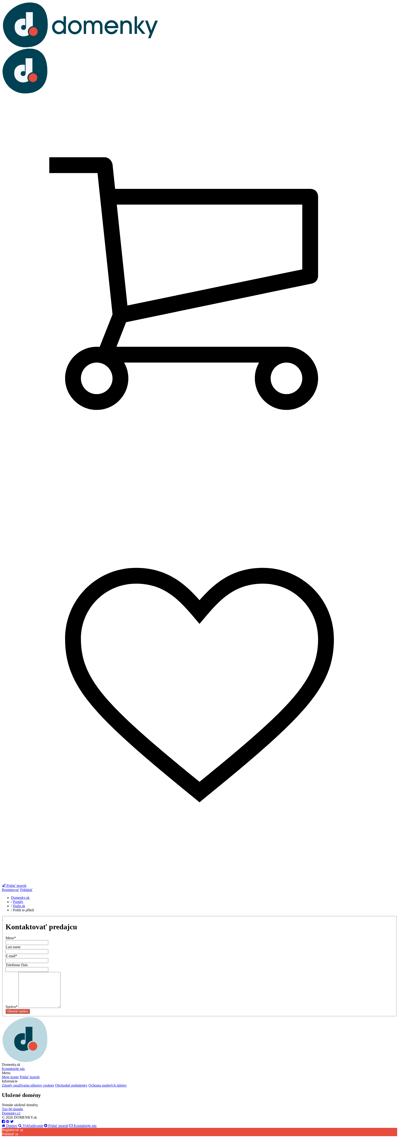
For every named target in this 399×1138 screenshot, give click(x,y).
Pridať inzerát (29, 1077)
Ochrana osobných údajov (107, 1085)
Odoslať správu (17, 1011)
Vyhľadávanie (32, 1126)
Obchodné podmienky (71, 1085)
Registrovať (10, 890)
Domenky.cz (11, 1113)
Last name (13, 947)
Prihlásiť (26, 890)
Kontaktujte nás (13, 1069)
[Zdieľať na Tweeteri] (12, 1121)
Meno (11, 938)
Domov (11, 1126)
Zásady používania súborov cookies (28, 1085)
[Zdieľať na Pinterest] (7, 1121)
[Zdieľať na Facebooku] (3, 1121)
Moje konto (10, 1077)
